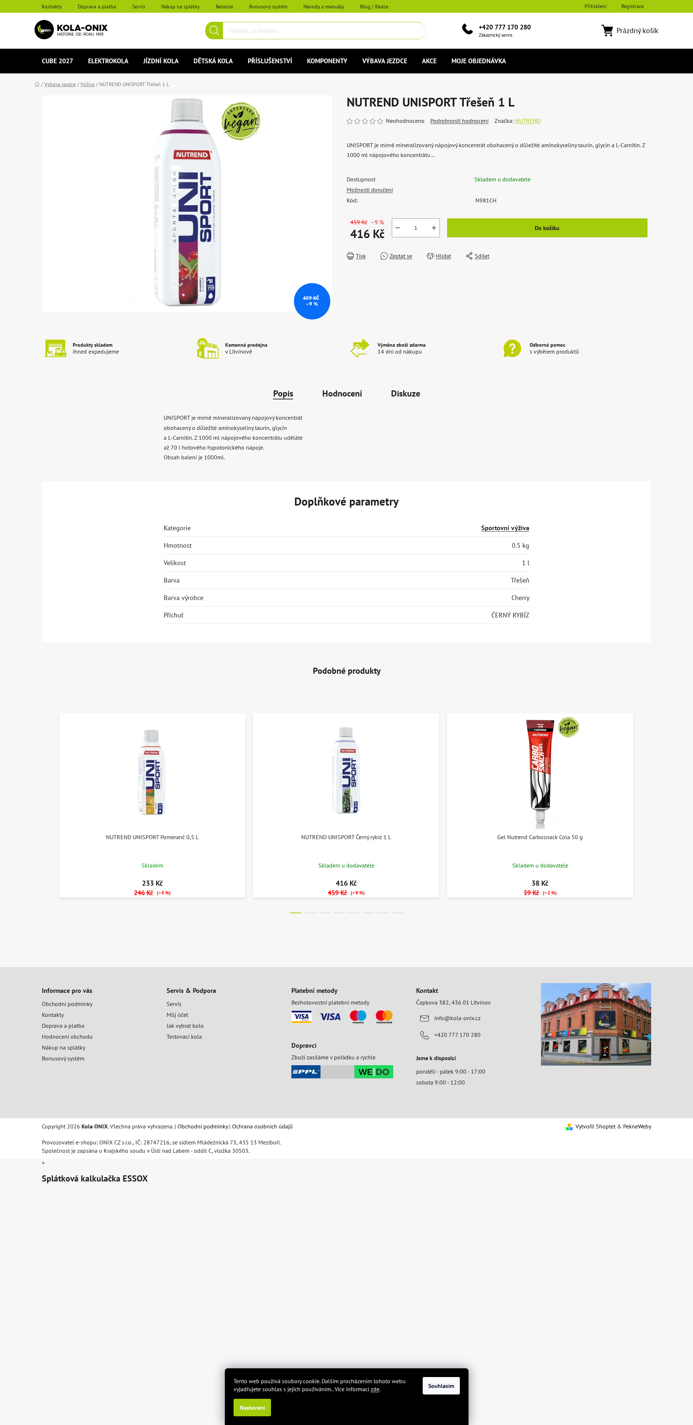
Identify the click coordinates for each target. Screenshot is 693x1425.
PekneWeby (637, 1126)
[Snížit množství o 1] (397, 228)
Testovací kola (184, 1036)
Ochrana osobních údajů (262, 1126)
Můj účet (177, 1014)
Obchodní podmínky (67, 1003)
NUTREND (528, 120)
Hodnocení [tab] (342, 393)
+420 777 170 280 (505, 27)
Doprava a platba (97, 6)
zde (375, 1389)
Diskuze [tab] (405, 393)
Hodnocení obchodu (67, 1036)
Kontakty (52, 6)
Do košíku (547, 228)
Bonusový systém (268, 6)
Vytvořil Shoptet (595, 1126)
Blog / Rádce (374, 6)
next (645, 811)
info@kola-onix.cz (457, 1018)
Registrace (632, 6)
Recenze (224, 6)
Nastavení (252, 1407)
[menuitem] (57, 61)
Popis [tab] (283, 393)
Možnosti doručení (370, 189)
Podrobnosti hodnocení (459, 120)
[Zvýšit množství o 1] (434, 228)
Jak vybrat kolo (185, 1025)
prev (47, 811)
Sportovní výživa (505, 528)
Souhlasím (441, 1385)
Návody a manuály (323, 6)
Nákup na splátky (180, 6)
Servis (138, 6)
